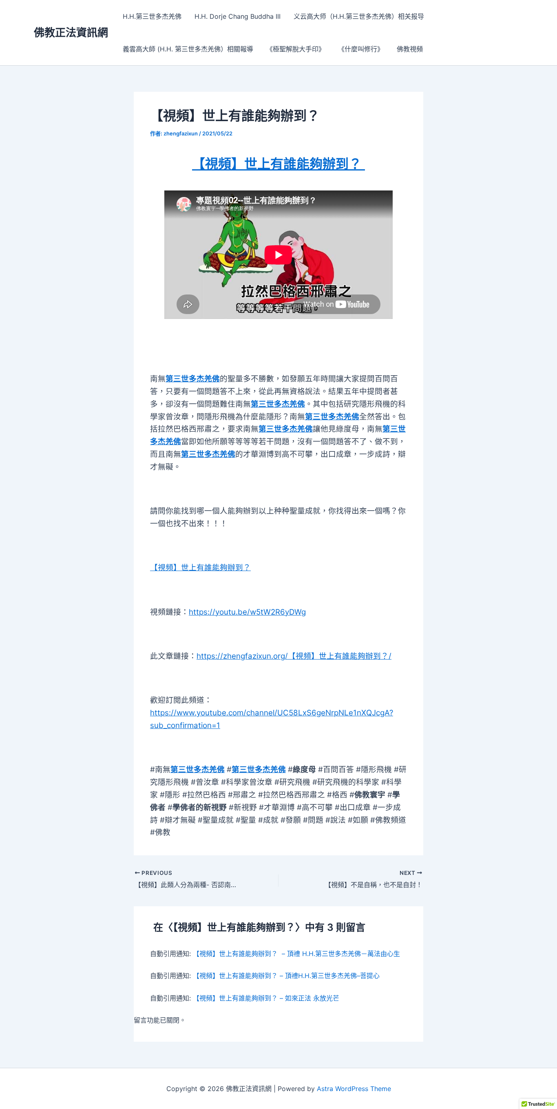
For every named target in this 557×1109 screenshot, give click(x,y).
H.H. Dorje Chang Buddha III (238, 16)
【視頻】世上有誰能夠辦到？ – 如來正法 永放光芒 (266, 998)
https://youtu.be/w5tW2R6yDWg (247, 612)
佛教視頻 (410, 49)
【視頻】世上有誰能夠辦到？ (338, 656)
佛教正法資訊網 (71, 32)
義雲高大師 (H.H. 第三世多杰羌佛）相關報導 (188, 49)
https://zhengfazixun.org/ (242, 656)
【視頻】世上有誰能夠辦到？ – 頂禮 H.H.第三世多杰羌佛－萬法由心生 (296, 954)
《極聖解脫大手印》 (295, 49)
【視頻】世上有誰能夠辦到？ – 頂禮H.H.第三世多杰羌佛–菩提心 (286, 976)
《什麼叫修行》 (361, 49)
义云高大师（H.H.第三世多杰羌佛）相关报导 (359, 16)
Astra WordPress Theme (354, 1089)
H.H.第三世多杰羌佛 (152, 16)
